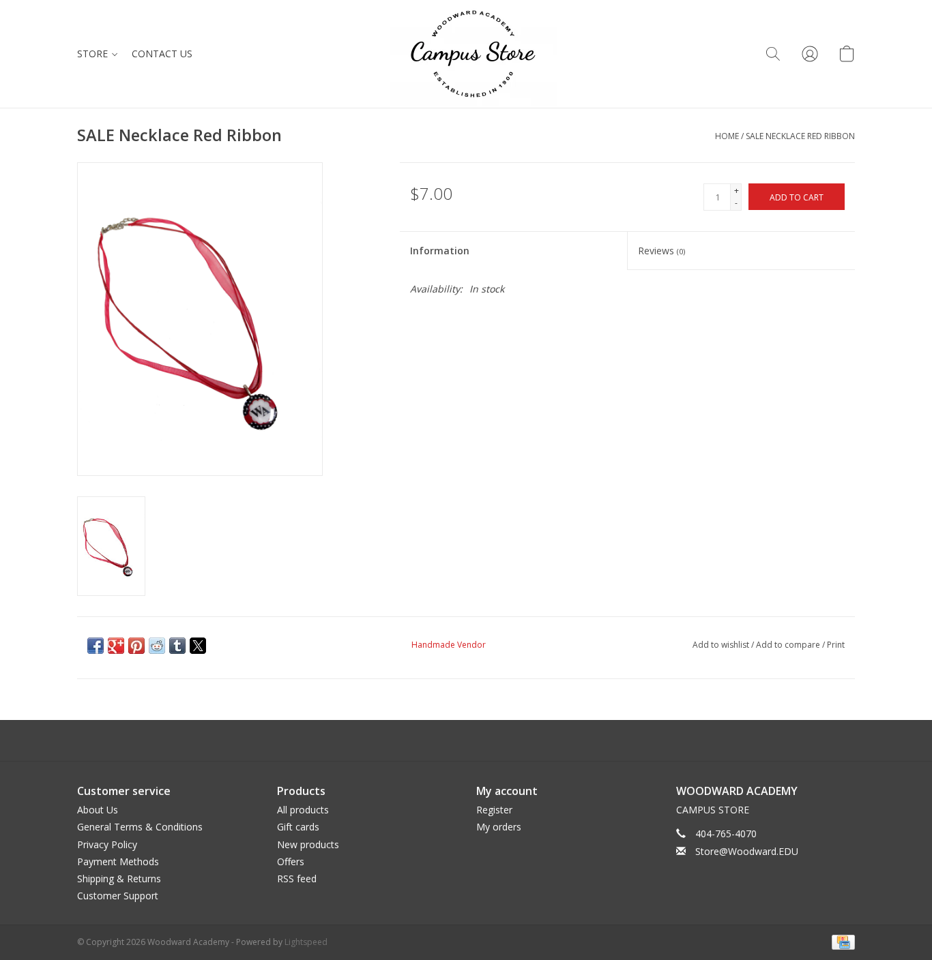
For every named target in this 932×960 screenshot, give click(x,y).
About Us (97, 809)
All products (303, 809)
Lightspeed (306, 942)
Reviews (661, 250)
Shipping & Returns (119, 878)
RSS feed (297, 878)
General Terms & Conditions (140, 826)
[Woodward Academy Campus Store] (473, 54)
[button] (773, 54)
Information (439, 250)
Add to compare (789, 644)
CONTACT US (162, 53)
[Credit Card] (841, 941)
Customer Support (117, 895)
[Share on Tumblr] (177, 646)
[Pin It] (136, 646)
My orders (498, 826)
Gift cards (298, 826)
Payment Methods (118, 861)
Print (836, 644)
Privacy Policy (107, 844)
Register (494, 809)
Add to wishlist (722, 644)
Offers (290, 861)
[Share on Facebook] (95, 646)
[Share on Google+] (116, 646)
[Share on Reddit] (157, 646)
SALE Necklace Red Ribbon (800, 136)
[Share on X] (198, 646)
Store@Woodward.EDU (746, 851)
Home (727, 136)
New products (308, 844)
